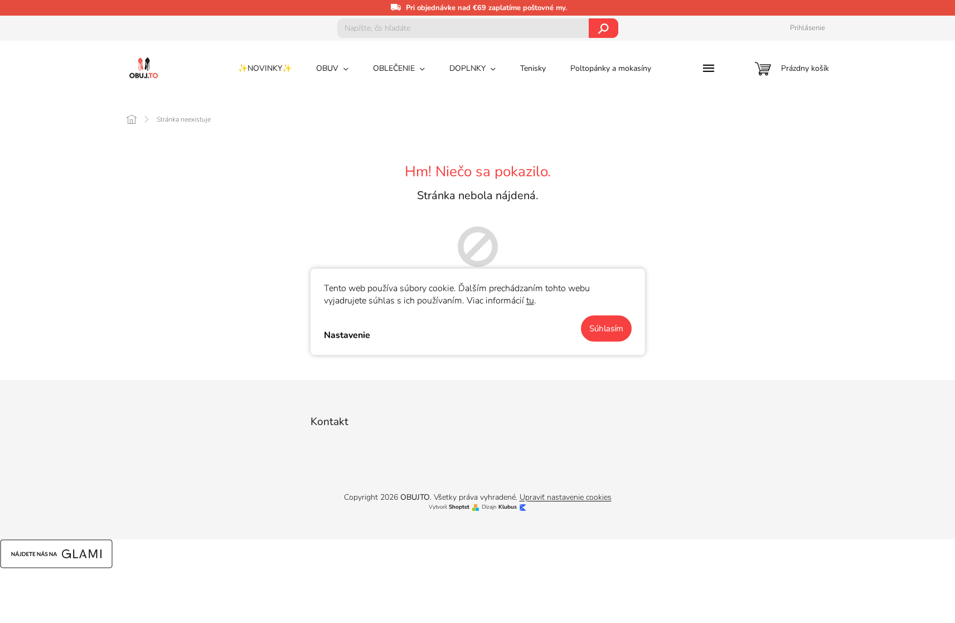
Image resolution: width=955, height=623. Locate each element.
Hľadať (603, 28)
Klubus (507, 507)
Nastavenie (347, 335)
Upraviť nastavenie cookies (566, 497)
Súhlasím (606, 328)
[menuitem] (265, 69)
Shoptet (459, 507)
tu (530, 300)
